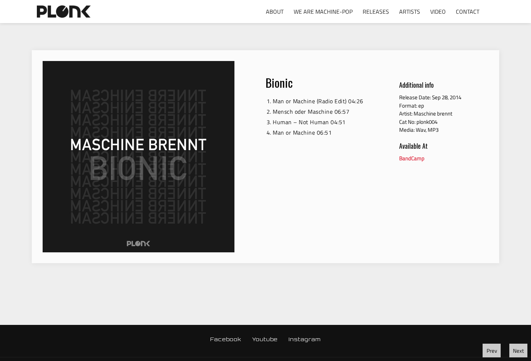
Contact (467, 11)
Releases (376, 11)
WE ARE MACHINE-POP (323, 11)
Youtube (265, 339)
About (275, 11)
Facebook (225, 339)
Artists (409, 11)
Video (438, 11)
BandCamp (411, 158)
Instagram (305, 339)
